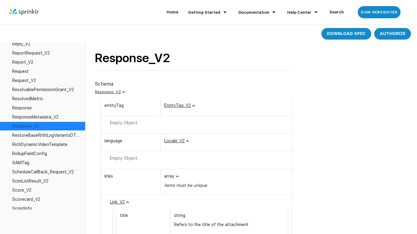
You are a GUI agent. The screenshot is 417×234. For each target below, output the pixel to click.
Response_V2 (108, 92)
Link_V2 (117, 202)
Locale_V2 (174, 140)
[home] (24, 12)
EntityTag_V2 (177, 105)
